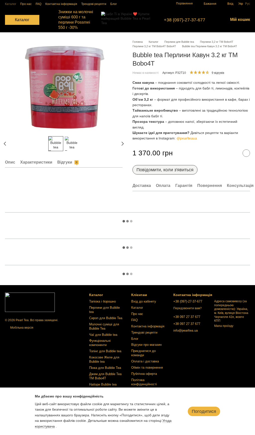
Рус (247, 3)
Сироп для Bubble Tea (105, 318)
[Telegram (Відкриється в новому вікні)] (156, 4)
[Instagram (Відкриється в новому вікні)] (138, 4)
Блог (113, 4)
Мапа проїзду (223, 326)
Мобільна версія (21, 327)
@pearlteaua (187, 138)
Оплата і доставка (145, 361)
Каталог (10, 4)
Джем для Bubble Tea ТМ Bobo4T (105, 376)
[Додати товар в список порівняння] (234, 153)
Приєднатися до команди (143, 353)
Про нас (26, 4)
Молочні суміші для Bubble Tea (104, 326)
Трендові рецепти (93, 4)
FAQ (38, 4)
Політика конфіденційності (144, 382)
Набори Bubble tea (103, 384)
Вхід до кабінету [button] (143, 301)
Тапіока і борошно (102, 301)
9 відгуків (218, 73)
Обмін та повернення (147, 367)
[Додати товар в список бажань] (246, 153)
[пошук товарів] (48, 20)
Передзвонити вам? (187, 308)
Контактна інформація (61, 4)
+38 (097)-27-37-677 (184, 20)
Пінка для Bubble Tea (105, 368)
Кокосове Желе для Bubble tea (104, 359)
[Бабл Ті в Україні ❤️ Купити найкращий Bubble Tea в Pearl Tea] (30, 302)
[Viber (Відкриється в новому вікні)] (162, 4)
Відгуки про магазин (146, 345)
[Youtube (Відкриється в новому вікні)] (150, 4)
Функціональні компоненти (100, 343)
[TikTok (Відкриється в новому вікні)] (144, 4)
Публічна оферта (144, 374)
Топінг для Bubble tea (105, 351)
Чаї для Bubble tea (103, 335)
